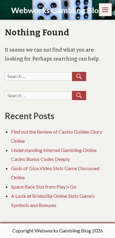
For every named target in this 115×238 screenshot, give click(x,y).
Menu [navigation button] (105, 9)
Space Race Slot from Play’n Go (43, 186)
